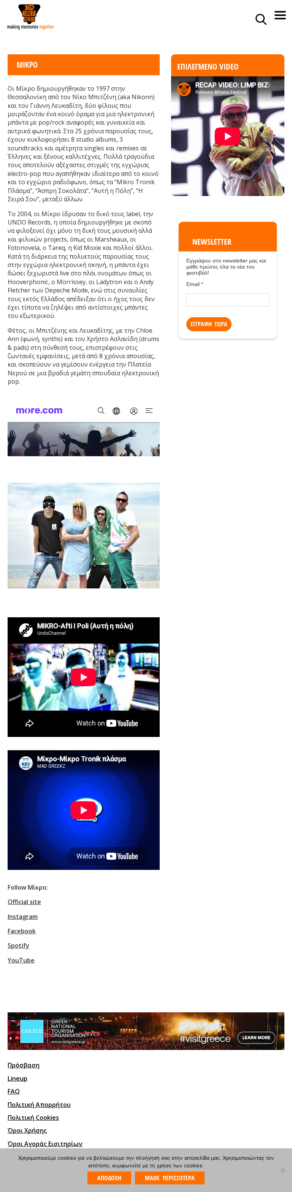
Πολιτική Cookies (33, 1117)
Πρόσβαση (24, 1065)
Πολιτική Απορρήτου (39, 1104)
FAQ (14, 1091)
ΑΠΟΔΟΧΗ (109, 1178)
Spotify (18, 945)
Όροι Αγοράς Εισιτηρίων (45, 1144)
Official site (24, 902)
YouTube (21, 960)
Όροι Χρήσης (27, 1130)
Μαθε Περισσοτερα (169, 1178)
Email (194, 284)
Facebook (22, 931)
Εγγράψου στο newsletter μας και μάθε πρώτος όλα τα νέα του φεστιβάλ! (226, 267)
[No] (282, 1170)
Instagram (23, 916)
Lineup (17, 1078)
